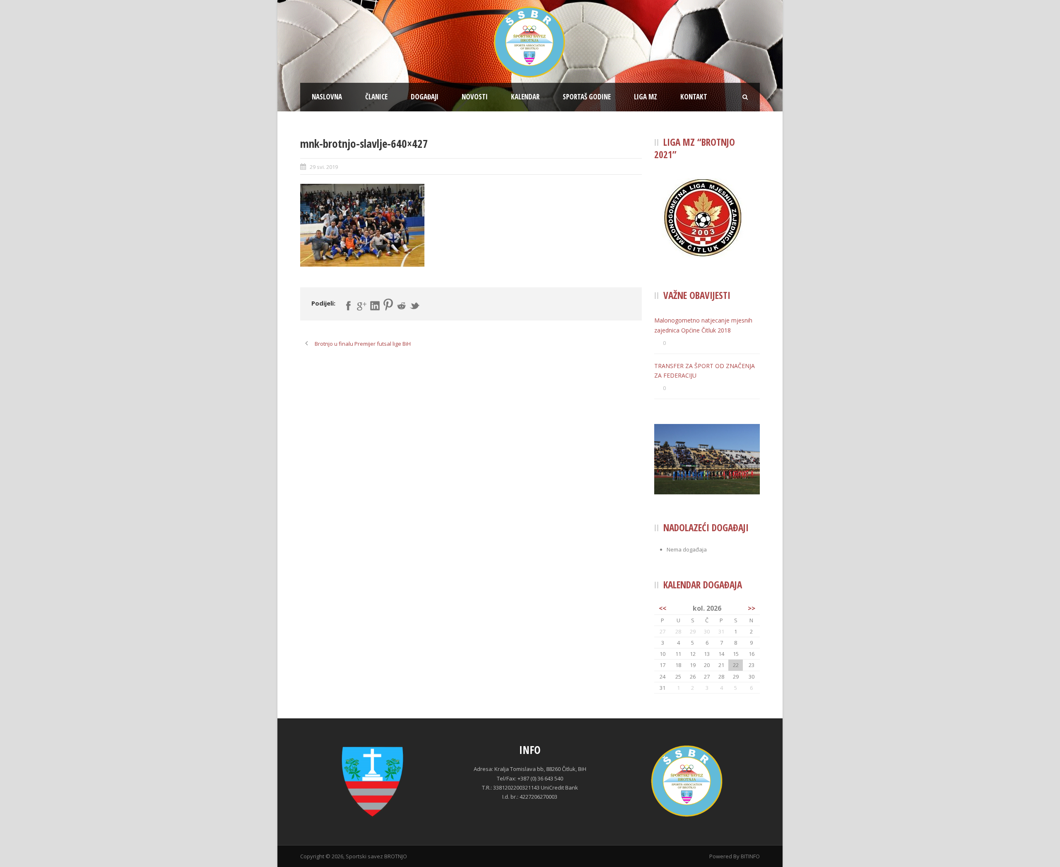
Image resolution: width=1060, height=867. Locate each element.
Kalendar (525, 96)
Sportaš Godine (587, 96)
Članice (376, 96)
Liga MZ (645, 96)
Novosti (475, 96)
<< (662, 608)
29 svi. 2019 (324, 167)
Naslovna (327, 96)
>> (751, 608)
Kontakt (693, 96)
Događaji (424, 96)
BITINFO (750, 856)
